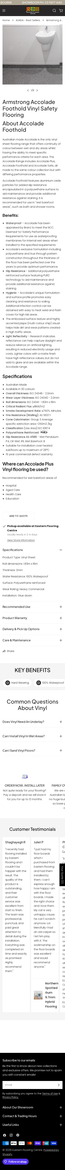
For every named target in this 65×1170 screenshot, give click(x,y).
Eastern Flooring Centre (27, 1150)
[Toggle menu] (3, 10)
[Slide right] (37, 90)
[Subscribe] (58, 1084)
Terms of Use (50, 1093)
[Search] (54, 10)
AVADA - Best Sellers (28, 20)
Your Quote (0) (62, 874)
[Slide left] (28, 90)
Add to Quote (18, 516)
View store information (21, 540)
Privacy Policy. (10, 1097)
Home (6, 20)
